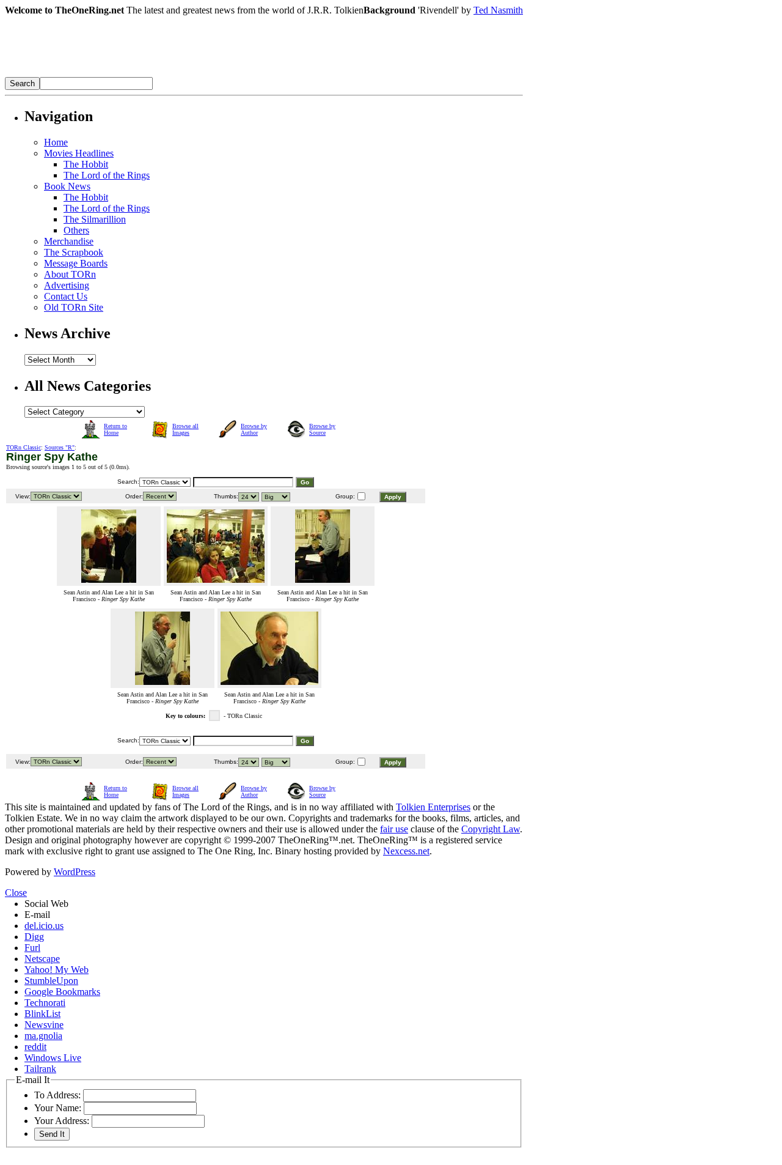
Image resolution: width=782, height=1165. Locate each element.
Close (16, 892)
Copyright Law (490, 829)
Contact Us (65, 296)
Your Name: (57, 1108)
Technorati (44, 1002)
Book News (67, 186)
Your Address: (61, 1120)
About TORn (70, 274)
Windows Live (52, 1057)
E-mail (37, 914)
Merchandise (68, 241)
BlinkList (42, 1013)
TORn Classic (23, 447)
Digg (34, 936)
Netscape (42, 958)
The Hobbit (86, 164)
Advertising (66, 285)
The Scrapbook (73, 252)
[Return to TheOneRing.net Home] (188, 73)
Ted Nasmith (498, 10)
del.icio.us (44, 925)
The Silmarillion (95, 219)
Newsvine (44, 1024)
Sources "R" (60, 447)
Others (76, 230)
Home (56, 142)
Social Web (46, 903)
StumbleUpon (51, 980)
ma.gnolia (43, 1035)
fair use (394, 829)
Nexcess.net (406, 851)
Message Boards (76, 263)
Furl (32, 947)
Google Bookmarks (62, 991)
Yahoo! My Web (56, 969)
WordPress (74, 872)
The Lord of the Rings (107, 175)
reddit (35, 1046)
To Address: (57, 1095)
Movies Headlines (79, 153)
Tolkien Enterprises (433, 807)
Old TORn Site (73, 307)
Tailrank (40, 1068)
